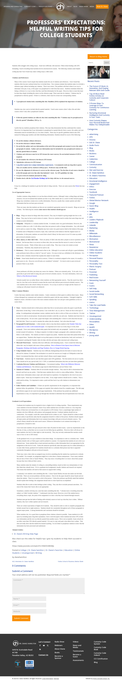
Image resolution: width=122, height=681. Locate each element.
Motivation (93, 239)
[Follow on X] (47, 645)
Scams (92, 286)
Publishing (93, 275)
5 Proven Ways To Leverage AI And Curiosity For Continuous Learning (99, 106)
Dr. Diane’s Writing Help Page (26, 534)
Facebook (93, 192)
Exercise (92, 189)
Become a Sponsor (59, 657)
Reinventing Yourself (97, 280)
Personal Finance (96, 258)
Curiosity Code (30, 6)
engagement (94, 184)
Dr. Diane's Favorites (97, 175)
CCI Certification (101, 659)
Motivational (94, 242)
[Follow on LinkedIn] (40, 649)
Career (92, 156)
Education (93, 178)
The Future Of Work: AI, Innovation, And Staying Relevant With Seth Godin (99, 88)
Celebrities (93, 159)
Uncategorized (95, 316)
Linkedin (92, 225)
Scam (91, 283)
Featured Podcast (96, 195)
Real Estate (93, 277)
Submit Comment (21, 618)
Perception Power (46, 6)
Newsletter (93, 247)
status (92, 302)
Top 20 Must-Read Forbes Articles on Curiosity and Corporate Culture (98, 97)
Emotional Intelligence (98, 181)
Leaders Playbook (96, 219)
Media (92, 6)
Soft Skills (93, 297)
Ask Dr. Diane (94, 142)
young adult (94, 335)
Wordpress (93, 330)
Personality (93, 261)
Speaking (92, 299)
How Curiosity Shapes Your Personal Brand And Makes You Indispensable (99, 122)
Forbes (92, 197)
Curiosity (92, 167)
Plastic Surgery (95, 266)
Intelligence (93, 211)
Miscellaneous (95, 236)
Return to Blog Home (98, 56)
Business (92, 153)
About (69, 6)
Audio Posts (94, 145)
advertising (93, 134)
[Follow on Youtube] (43, 645)
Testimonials (78, 651)
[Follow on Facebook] (40, 645)
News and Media (77, 646)
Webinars (58, 645)
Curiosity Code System (100, 643)
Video (91, 324)
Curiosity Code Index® (100, 654)
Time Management (97, 310)
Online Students (95, 253)
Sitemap (56, 678)
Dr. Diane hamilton (96, 173)
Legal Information (47, 678)
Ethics (91, 186)
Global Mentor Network (98, 200)
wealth (92, 327)
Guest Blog (93, 206)
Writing (92, 332)
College (92, 162)
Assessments (78, 660)
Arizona (92, 140)
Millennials (93, 233)
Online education (96, 250)
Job (90, 214)
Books (91, 151)
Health (92, 208)
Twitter (92, 313)
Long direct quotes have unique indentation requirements (34, 165)
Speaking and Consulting (13, 6)
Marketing (93, 228)
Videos (75, 642)
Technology (94, 308)
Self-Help (93, 288)
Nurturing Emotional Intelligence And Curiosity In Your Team (99, 115)
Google (92, 203)
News (91, 244)
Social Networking (96, 294)
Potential (93, 272)
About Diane (60, 649)
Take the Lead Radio (97, 305)
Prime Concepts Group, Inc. (101, 678)
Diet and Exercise (96, 170)
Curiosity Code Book (100, 648)
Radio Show (83, 6)
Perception (93, 255)
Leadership (93, 222)
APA (91, 137)
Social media (94, 291)
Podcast (92, 269)
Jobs (91, 217)
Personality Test (95, 264)
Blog (75, 6)
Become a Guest (77, 656)
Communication (95, 164)
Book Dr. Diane (102, 6)
